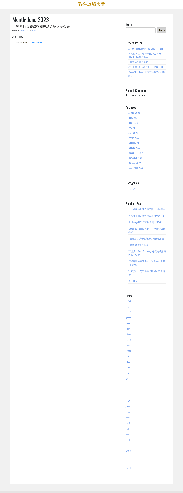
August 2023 (134, 112)
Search (129, 24)
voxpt (128, 373)
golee (128, 323)
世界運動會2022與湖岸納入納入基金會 (41, 26)
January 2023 (134, 148)
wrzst (128, 378)
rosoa (128, 356)
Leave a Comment (36, 42)
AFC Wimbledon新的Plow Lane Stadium (145, 48)
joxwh (128, 406)
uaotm (128, 339)
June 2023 (133, 123)
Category (24, 42)
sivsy (128, 345)
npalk (128, 439)
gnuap (128, 317)
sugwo (128, 300)
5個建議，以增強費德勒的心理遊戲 (146, 238)
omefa (128, 350)
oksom (128, 467)
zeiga (128, 306)
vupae (128, 389)
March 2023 (133, 138)
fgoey (128, 445)
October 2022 (134, 163)
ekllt (128, 428)
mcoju (128, 461)
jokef (128, 423)
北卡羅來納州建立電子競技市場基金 (146, 209)
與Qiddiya (132, 281)
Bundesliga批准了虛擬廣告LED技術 (145, 222)
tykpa (128, 361)
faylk (128, 367)
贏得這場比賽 (91, 3)
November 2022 (135, 158)
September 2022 (135, 168)
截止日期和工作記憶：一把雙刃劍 (145, 67)
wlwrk (128, 450)
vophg (128, 311)
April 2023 (133, 133)
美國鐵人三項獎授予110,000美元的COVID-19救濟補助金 (145, 55)
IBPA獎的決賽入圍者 (138, 62)
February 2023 (134, 143)
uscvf (33, 30)
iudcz (128, 417)
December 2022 (135, 153)
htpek (128, 384)
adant (128, 395)
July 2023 (132, 117)
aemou (128, 456)
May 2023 (132, 128)
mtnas (128, 334)
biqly (128, 328)
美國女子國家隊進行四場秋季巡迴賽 (146, 215)
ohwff (128, 400)
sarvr (128, 411)
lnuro (128, 434)
